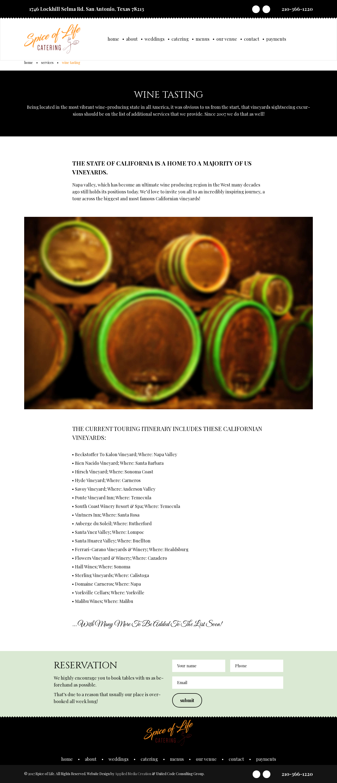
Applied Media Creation (133, 773)
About (132, 39)
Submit (187, 700)
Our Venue (226, 39)
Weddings (155, 39)
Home (113, 39)
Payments (276, 39)
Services (47, 62)
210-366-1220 (297, 8)
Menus (202, 39)
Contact (251, 39)
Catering (180, 39)
